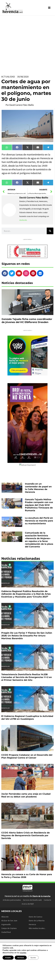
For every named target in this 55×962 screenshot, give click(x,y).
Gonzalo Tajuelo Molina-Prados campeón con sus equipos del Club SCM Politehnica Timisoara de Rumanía (39, 505)
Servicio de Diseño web (32, 900)
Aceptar (8, 958)
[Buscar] (50, 231)
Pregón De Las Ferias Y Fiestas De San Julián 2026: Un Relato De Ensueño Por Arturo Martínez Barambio (26, 636)
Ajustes (33, 958)
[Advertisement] (27, 44)
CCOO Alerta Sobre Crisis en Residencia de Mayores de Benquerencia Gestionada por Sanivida (25, 835)
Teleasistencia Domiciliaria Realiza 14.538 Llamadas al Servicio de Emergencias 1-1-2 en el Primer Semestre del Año (26, 677)
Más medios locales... (37, 928)
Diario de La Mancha (36, 920)
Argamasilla (6, 924)
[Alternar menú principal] (49, 8)
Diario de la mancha (41, 896)
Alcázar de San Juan (9, 920)
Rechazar (20, 958)
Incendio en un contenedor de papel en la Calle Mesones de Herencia (38, 488)
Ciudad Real (6, 932)
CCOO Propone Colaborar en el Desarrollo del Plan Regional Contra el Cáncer (26, 756)
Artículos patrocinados (12, 900)
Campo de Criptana (9, 928)
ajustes (23, 953)
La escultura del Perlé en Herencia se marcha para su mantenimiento (39, 521)
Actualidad (8, 76)
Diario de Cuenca (35, 917)
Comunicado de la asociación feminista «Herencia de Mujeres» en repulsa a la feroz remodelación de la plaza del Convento (39, 540)
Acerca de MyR (28, 904)
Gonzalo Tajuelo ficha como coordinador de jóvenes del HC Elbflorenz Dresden (27, 321)
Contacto (47, 900)
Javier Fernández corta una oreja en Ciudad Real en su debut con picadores (25, 795)
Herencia (32, 924)
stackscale (23, 220)
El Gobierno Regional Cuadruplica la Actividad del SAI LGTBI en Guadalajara (27, 717)
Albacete (5, 917)
